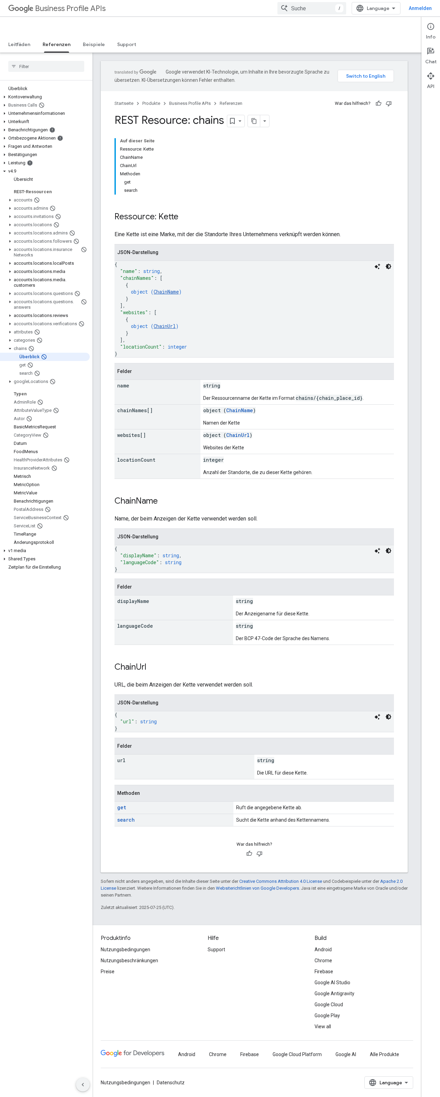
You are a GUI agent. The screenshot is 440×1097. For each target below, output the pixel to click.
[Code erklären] (377, 266)
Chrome (323, 960)
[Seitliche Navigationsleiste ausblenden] (83, 1084)
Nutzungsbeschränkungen (129, 960)
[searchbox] (46, 66)
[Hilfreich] (378, 103)
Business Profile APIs (70, 8)
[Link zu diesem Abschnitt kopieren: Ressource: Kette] (185, 217)
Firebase (324, 971)
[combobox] (311, 8)
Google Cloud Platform (297, 1054)
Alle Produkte (384, 1054)
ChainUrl (165, 326)
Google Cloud (329, 1004)
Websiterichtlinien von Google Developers (257, 888)
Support (126, 44)
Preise (107, 971)
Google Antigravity (334, 993)
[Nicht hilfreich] (389, 103)
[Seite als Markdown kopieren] (254, 121)
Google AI (346, 1054)
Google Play (327, 1015)
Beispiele (94, 44)
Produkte (151, 103)
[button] (45, 97)
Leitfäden (19, 44)
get (121, 807)
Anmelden (420, 8)
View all (323, 1026)
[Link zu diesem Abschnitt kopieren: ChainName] (165, 501)
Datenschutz (171, 1082)
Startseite (123, 103)
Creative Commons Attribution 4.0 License (280, 881)
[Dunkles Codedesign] (388, 266)
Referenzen (56, 44)
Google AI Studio (332, 982)
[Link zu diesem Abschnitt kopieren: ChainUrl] (153, 667)
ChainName (166, 291)
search (126, 819)
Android (323, 949)
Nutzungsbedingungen (125, 949)
